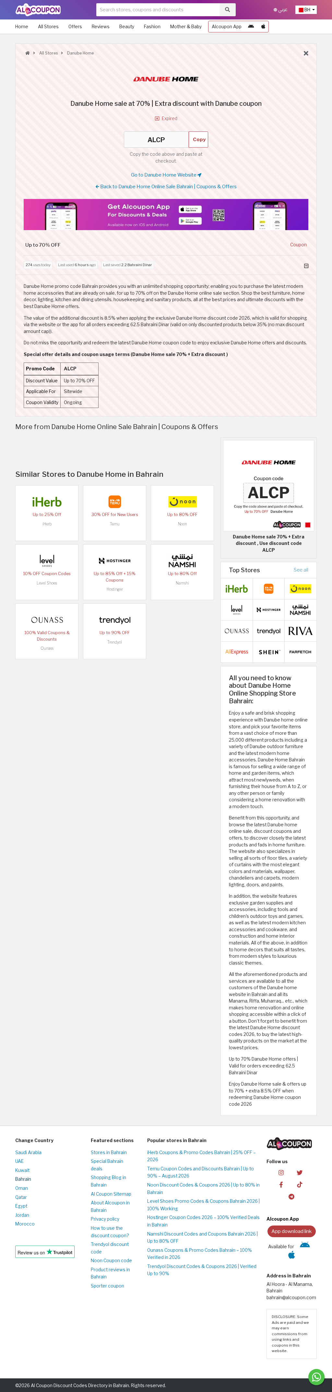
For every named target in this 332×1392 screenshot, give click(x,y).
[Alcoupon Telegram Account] (291, 1196)
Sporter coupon (107, 1285)
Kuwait (22, 1170)
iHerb (47, 524)
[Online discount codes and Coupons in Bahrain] (27, 53)
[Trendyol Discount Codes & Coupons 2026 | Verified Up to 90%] (115, 619)
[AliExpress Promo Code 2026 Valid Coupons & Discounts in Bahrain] (236, 651)
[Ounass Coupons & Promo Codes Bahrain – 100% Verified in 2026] (47, 619)
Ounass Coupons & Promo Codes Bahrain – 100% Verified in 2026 (199, 1254)
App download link (291, 1231)
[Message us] (316, 1377)
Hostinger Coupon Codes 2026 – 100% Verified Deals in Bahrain (203, 1221)
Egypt (21, 1206)
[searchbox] (157, 9)
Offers (75, 26)
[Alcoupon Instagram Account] (281, 1172)
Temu (115, 524)
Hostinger (115, 589)
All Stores (48, 26)
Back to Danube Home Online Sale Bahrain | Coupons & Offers (168, 186)
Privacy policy (105, 1219)
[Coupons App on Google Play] (251, 26)
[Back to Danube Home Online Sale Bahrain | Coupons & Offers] (306, 53)
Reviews (101, 26)
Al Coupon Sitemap (111, 1194)
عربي (282, 10)
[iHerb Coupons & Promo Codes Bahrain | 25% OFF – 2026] (47, 501)
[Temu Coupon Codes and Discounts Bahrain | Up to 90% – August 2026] (115, 501)
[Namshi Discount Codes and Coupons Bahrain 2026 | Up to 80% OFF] (182, 560)
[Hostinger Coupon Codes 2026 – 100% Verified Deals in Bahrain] (115, 560)
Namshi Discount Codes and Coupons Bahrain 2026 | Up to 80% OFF (202, 1237)
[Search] (227, 9)
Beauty (126, 26)
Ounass (47, 648)
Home (21, 26)
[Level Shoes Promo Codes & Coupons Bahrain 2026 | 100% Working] (47, 560)
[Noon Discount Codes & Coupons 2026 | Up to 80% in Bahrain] (182, 501)
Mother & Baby (186, 26)
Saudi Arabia (28, 1152)
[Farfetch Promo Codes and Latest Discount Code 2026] (300, 651)
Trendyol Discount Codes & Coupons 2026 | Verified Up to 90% (201, 1270)
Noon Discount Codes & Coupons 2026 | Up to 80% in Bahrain (203, 1188)
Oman (21, 1188)
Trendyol (114, 642)
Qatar (21, 1197)
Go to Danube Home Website (164, 175)
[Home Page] (38, 9)
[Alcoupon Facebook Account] (281, 1184)
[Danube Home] (166, 78)
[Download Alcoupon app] (166, 214)
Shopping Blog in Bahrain (108, 1181)
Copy (199, 139)
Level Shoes (47, 583)
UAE (19, 1161)
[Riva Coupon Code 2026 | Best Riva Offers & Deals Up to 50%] (300, 630)
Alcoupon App (227, 26)
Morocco (25, 1223)
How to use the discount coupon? (110, 1232)
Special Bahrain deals (107, 1165)
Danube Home (80, 53)
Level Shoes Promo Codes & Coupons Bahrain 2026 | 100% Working (203, 1205)
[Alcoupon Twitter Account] (299, 1172)
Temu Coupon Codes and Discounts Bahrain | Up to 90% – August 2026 (200, 1172)
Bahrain (23, 1179)
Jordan (22, 1215)
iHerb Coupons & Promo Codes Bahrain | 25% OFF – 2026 (201, 1156)
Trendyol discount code (110, 1248)
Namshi (182, 583)
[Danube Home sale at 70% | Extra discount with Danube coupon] (268, 485)
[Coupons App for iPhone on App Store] (263, 26)
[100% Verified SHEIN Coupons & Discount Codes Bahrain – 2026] (268, 651)
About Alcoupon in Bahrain (110, 1206)
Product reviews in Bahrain (110, 1273)
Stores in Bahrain (109, 1152)
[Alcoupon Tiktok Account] (299, 1184)
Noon (182, 524)
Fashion (152, 26)
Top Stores (244, 569)
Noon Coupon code (111, 1260)
